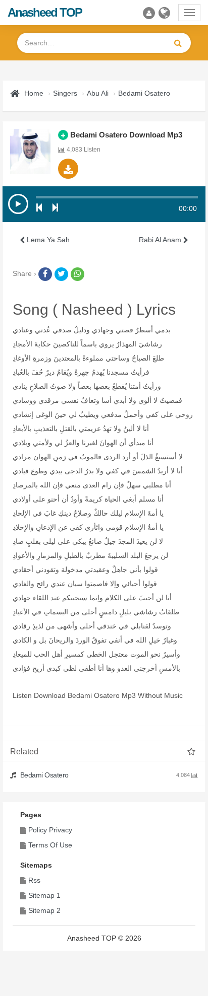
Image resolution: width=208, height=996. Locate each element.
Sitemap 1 (44, 895)
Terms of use (50, 845)
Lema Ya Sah (47, 240)
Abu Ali (98, 93)
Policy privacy (50, 830)
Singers (65, 93)
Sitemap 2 (44, 910)
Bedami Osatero (144, 93)
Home (33, 93)
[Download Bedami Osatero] (68, 169)
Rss (34, 880)
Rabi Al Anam (161, 240)
